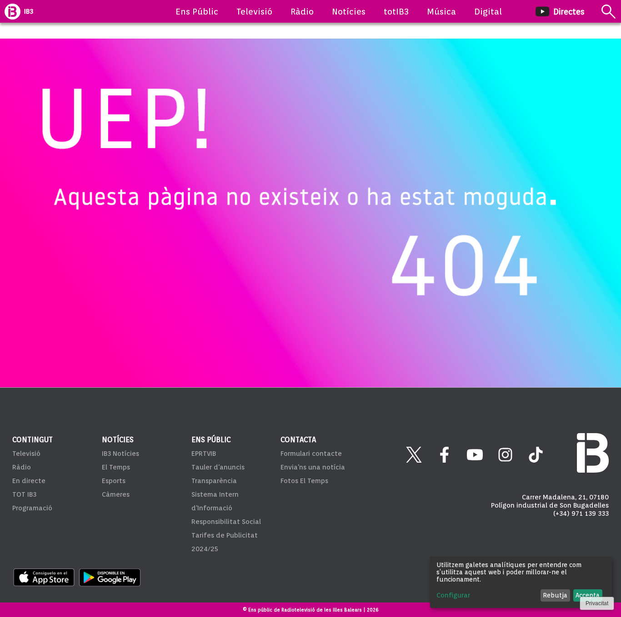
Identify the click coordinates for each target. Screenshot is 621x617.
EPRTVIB (203, 453)
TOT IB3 (24, 494)
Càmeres (116, 494)
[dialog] (521, 582)
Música (441, 11)
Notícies (349, 11)
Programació (32, 508)
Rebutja (555, 595)
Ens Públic (196, 11)
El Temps (116, 467)
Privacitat (597, 603)
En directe (28, 481)
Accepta (588, 595)
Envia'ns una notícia (312, 467)
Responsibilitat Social (226, 522)
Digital (488, 11)
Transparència (214, 481)
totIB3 (396, 11)
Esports (113, 481)
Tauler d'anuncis (218, 467)
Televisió (254, 11)
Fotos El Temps (304, 481)
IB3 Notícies (120, 453)
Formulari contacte (311, 453)
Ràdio (302, 11)
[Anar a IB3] (12, 11)
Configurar (453, 595)
